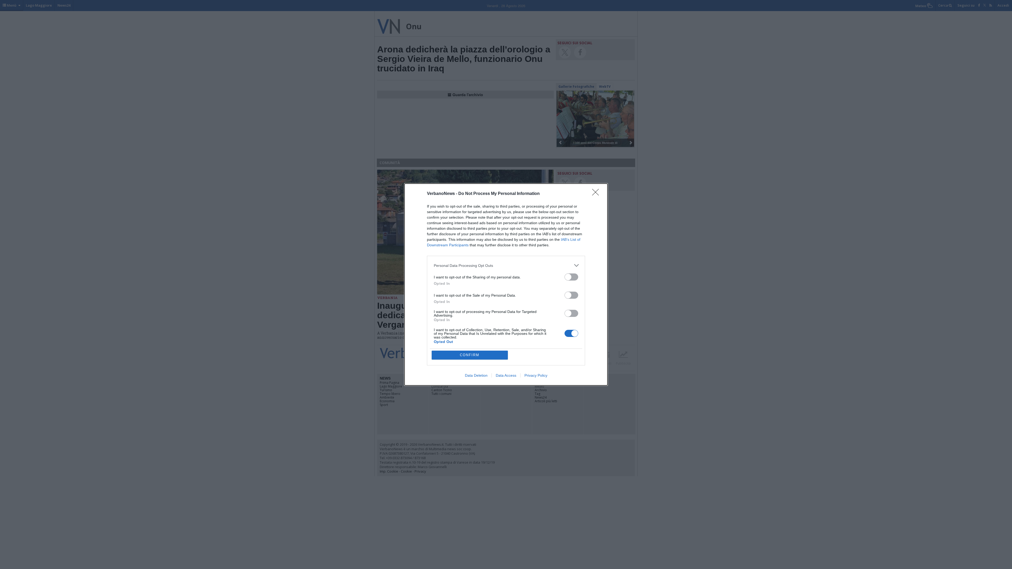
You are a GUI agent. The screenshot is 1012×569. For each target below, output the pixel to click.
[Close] (597, 194)
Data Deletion (476, 375)
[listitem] (506, 265)
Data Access (506, 375)
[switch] (571, 277)
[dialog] (506, 284)
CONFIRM (469, 355)
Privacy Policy (535, 375)
